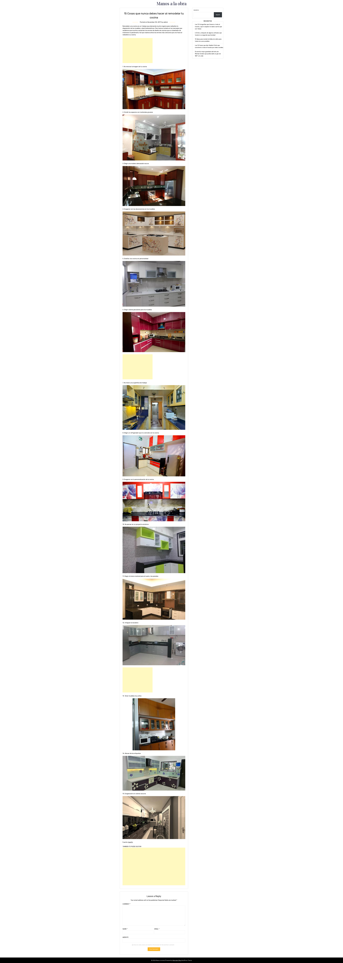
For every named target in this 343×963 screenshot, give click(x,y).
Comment (126, 904)
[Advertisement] (138, 50)
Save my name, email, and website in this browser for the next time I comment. (154, 944)
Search (196, 10)
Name (125, 929)
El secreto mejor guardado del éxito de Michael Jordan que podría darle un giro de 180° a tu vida (208, 54)
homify (130, 842)
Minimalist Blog (177, 960)
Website (125, 937)
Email (156, 929)
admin (165, 22)
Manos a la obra (172, 3)
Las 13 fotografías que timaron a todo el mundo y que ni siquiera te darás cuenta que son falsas (208, 27)
